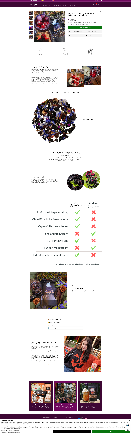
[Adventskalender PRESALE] (65, 393)
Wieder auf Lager (46, 5)
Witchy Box (72, 5)
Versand (75, 20)
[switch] (128, 430)
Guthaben (80, 22)
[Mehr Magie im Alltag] (41, 393)
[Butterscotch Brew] (90, 393)
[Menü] (129, 423)
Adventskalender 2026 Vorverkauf (60, 5)
